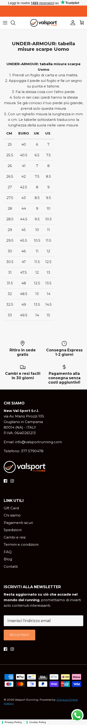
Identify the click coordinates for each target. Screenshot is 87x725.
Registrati (19, 635)
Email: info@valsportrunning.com (33, 442)
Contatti (11, 566)
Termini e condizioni (21, 544)
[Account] (72, 23)
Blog (8, 559)
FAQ (8, 552)
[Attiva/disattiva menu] (5, 23)
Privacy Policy (13, 722)
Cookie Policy (37, 722)
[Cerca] (15, 23)
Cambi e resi (15, 537)
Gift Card (11, 508)
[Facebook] (5, 481)
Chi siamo (12, 515)
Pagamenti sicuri (18, 522)
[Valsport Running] (43, 23)
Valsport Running (26, 699)
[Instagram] (12, 481)
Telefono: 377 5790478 (23, 451)
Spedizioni (13, 530)
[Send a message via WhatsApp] (77, 715)
